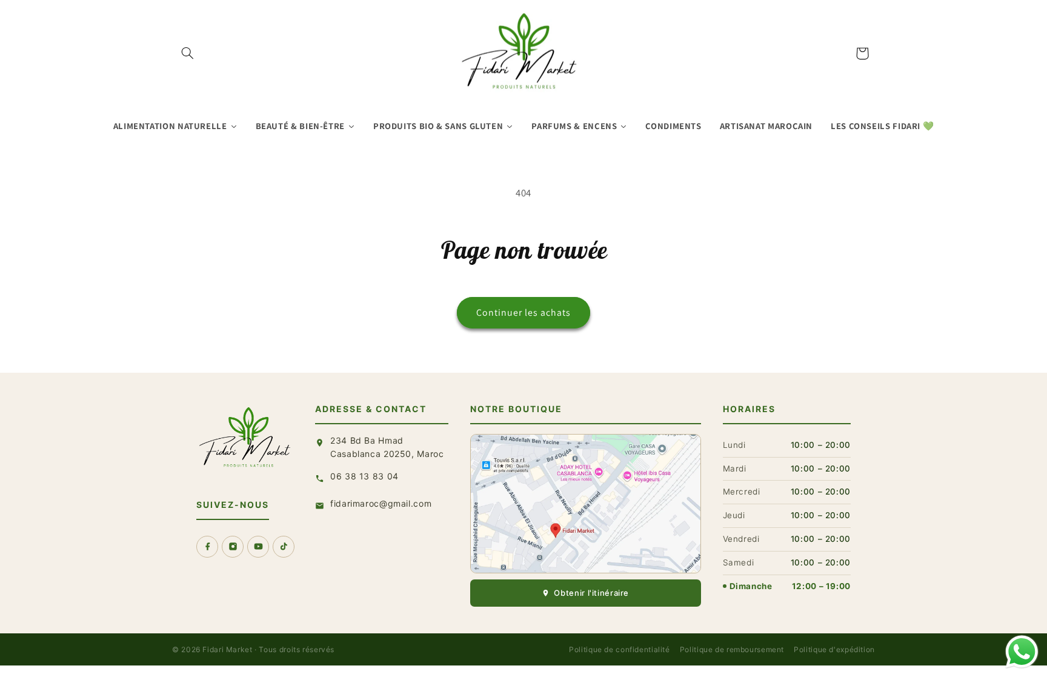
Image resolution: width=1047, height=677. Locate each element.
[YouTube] (258, 547)
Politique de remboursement (732, 649)
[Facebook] (207, 547)
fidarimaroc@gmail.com (380, 503)
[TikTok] (283, 547)
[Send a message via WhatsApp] (1022, 652)
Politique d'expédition (834, 649)
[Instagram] (233, 547)
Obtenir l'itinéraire (591, 593)
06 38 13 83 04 (364, 476)
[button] (188, 53)
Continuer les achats (523, 312)
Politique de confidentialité (619, 649)
